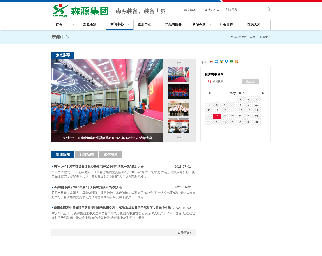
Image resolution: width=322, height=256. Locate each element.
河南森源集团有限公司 (110, 11)
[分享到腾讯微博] (216, 61)
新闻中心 (117, 24)
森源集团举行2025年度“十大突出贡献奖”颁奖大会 (88, 187)
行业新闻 (87, 154)
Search (250, 81)
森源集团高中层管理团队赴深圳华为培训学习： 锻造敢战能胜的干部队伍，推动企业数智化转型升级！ (114, 208)
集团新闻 (63, 154)
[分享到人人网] (226, 61)
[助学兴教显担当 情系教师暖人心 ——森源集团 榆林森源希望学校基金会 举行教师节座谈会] (178, 125)
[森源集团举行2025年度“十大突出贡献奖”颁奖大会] (178, 91)
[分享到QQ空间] (221, 61)
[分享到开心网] (237, 61)
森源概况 (89, 24)
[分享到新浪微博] (211, 61)
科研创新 (199, 24)
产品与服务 (173, 24)
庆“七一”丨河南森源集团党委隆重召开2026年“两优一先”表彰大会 (99, 166)
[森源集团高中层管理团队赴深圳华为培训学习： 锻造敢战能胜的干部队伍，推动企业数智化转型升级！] (178, 108)
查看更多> (185, 233)
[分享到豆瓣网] (232, 61)
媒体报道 (111, 154)
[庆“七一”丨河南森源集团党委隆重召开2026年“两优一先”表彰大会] (178, 74)
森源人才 (253, 24)
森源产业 (144, 24)
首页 (59, 24)
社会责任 (226, 24)
